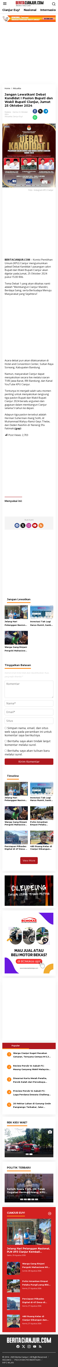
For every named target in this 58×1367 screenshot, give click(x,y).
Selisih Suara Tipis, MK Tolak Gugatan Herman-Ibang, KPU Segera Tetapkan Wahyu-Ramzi (28, 1191)
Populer (16, 1045)
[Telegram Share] (45, 111)
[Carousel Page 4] (32, 1199)
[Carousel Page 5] (36, 1199)
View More (29, 860)
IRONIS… (12, 1150)
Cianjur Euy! (18, 116)
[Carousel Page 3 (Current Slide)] (29, 1199)
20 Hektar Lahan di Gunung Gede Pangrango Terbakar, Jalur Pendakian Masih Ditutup (32, 1105)
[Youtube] (34, 525)
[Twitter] (22, 525)
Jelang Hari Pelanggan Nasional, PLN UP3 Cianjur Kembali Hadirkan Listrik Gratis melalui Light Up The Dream (16, 623)
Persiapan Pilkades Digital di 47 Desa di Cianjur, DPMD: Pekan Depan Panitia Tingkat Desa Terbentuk (16, 847)
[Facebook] (17, 525)
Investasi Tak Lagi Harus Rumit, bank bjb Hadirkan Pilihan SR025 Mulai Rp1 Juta (41, 623)
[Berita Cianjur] (30, 3)
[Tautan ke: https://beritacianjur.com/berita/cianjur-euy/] (50, 1213)
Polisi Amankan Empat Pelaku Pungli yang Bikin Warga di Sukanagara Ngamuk (40, 823)
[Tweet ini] (40, 111)
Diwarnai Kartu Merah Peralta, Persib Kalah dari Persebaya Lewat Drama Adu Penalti (30, 1080)
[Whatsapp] (35, 117)
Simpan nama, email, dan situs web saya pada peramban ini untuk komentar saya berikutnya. (28, 731)
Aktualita (8, 116)
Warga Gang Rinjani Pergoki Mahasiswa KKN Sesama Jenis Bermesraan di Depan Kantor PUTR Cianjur (16, 649)
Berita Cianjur (21, 1357)
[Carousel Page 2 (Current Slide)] (30, 1154)
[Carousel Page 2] (25, 1199)
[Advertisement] (29, 53)
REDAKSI (6, 1360)
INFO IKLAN (8, 1362)
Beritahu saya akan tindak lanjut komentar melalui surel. (28, 742)
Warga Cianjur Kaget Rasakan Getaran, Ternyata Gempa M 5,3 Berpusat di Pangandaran (31, 1055)
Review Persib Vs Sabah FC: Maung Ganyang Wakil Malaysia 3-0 (31, 1068)
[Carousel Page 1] (27, 1154)
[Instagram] (28, 525)
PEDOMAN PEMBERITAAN (27, 1360)
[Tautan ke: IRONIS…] (29, 1142)
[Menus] (4, 3)
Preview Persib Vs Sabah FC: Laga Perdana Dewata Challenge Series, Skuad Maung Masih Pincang (31, 1093)
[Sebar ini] (35, 111)
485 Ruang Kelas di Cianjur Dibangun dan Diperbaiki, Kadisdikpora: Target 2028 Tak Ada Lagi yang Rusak (41, 847)
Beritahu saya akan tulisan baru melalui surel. (27, 752)
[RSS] (41, 525)
